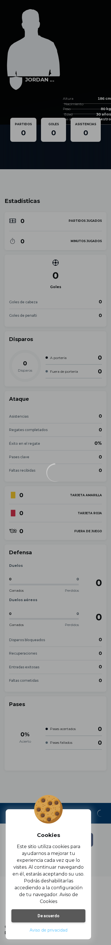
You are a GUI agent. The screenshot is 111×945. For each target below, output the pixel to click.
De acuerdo (48, 916)
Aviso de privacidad (48, 930)
